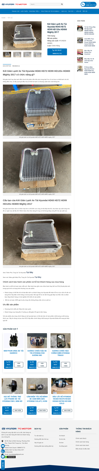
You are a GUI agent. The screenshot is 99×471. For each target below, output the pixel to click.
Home (3, 18)
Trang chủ (15, 11)
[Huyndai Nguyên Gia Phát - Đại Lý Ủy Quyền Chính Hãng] (14, 4)
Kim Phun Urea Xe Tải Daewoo (14, 352)
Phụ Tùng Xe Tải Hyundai (50, 11)
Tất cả (85, 11)
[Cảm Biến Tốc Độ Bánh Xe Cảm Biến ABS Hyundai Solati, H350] (37, 386)
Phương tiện (34, 11)
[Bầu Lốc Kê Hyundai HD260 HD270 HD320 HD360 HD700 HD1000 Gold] (62, 386)
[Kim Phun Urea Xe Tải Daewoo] (14, 340)
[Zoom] (5, 48)
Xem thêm (18, 365)
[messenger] (3, 457)
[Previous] (6, 36)
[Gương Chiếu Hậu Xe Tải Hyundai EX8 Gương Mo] (37, 340)
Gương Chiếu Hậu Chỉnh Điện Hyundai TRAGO (60, 353)
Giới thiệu (24, 11)
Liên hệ (78, 11)
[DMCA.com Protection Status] (8, 457)
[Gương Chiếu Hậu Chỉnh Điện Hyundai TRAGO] (60, 340)
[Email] (3, 446)
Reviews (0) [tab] (16, 66)
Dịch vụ (64, 11)
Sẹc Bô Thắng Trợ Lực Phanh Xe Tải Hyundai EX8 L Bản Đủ (12, 399)
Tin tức (70, 11)
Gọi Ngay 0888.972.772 (57, 51)
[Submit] (61, 4)
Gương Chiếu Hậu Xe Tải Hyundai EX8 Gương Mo (37, 353)
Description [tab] (7, 66)
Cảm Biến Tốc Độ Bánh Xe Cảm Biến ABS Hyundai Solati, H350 (37, 399)
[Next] (38, 36)
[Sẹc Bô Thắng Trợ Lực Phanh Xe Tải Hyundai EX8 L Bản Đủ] (12, 386)
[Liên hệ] (3, 451)
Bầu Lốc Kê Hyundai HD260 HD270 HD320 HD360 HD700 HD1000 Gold (62, 400)
